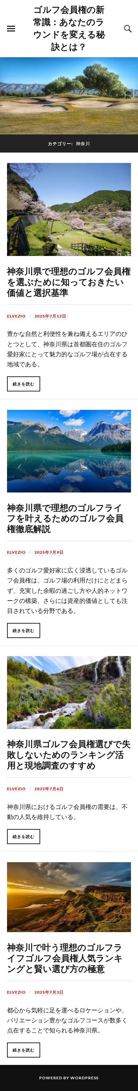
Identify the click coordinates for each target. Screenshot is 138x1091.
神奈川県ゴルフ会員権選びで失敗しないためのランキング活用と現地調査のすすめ (69, 754)
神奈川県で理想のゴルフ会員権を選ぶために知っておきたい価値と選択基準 (69, 281)
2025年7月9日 (49, 552)
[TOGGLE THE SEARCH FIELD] (127, 29)
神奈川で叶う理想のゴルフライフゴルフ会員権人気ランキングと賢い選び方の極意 (65, 957)
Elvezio (16, 316)
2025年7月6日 (49, 788)
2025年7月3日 (49, 992)
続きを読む (23, 383)
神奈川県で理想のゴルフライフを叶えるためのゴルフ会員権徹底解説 (65, 518)
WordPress (84, 1077)
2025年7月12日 (50, 316)
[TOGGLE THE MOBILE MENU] (11, 29)
